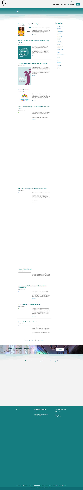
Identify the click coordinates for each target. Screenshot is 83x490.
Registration (59, 55)
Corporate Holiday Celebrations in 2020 (29, 304)
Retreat (58, 57)
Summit (58, 63)
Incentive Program (60, 49)
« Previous (26, 340)
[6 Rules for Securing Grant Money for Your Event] (24, 228)
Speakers (58, 60)
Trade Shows (59, 65)
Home (54, 4)
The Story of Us (59, 4)
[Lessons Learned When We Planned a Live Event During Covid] (24, 295)
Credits (41, 488)
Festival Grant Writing (37, 415)
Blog (68, 4)
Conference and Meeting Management (40, 411)
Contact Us (72, 4)
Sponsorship (59, 62)
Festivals (58, 39)
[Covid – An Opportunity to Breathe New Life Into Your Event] (24, 147)
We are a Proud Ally (24, 89)
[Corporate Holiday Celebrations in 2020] (24, 312)
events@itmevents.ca (58, 416)
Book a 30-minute (37, 485)
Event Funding (59, 36)
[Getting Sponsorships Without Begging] (24, 31)
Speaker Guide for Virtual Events (27, 322)
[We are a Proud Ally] (24, 97)
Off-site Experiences (60, 54)
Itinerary (58, 50)
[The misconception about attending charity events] (24, 75)
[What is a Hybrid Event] (24, 276)
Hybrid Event (59, 47)
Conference (59, 33)
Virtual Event (59, 68)
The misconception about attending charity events (32, 63)
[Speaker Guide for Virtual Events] (24, 329)
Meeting (58, 52)
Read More (34, 34)
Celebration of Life (60, 31)
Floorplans (59, 41)
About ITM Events (60, 26)
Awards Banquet (60, 29)
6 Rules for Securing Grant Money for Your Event (32, 188)
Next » (42, 340)
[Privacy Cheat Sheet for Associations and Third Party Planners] (24, 52)
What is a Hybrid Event (25, 269)
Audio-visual (59, 28)
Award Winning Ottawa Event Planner (75, 1)
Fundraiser (59, 44)
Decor (58, 34)
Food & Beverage (60, 42)
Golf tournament (60, 46)
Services (64, 4)
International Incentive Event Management (41, 414)
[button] (66, 4)
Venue (58, 67)
